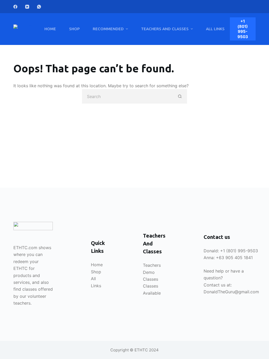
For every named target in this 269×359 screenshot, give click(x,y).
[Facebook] (15, 7)
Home (97, 264)
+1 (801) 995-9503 (242, 29)
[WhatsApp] (39, 7)
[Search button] (180, 96)
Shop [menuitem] (74, 29)
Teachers (152, 265)
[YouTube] (27, 7)
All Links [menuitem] (215, 29)
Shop (96, 271)
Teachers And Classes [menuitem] (165, 29)
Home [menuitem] (50, 29)
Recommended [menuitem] (108, 29)
